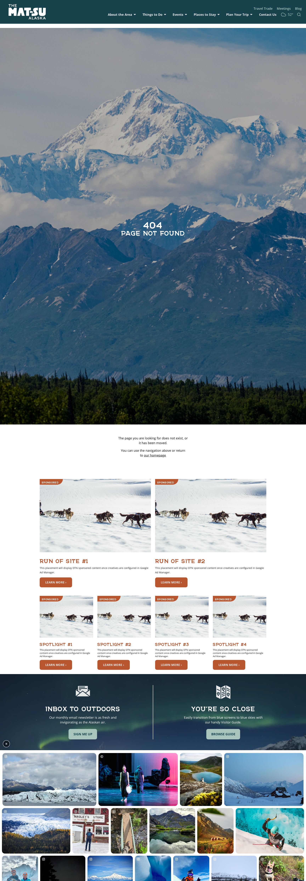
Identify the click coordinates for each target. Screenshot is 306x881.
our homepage (155, 455)
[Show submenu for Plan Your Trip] (251, 14)
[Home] (27, 11)
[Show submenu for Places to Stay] (218, 14)
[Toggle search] (299, 14)
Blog (298, 8)
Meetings (284, 8)
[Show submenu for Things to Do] (165, 14)
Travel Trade (263, 8)
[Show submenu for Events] (186, 14)
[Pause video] (6, 743)
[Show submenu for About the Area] (134, 14)
